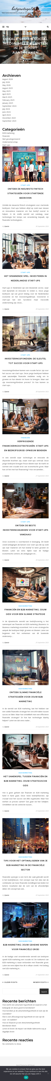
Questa (6, 226)
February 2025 (8, 100)
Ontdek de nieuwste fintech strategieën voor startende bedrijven (25, 193)
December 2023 (9, 118)
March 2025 (7, 97)
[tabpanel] (25, 47)
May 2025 (6, 91)
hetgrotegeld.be (25, 8)
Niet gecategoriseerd (25, 34)
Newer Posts (40, 982)
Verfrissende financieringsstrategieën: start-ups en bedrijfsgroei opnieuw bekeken (25, 446)
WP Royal (31, 1065)
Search (44, 992)
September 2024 (9, 106)
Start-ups (6, 145)
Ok (26, 1077)
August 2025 (7, 88)
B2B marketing (8, 133)
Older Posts (10, 982)
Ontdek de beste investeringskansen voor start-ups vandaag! (25, 530)
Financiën (6, 136)
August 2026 (7, 79)
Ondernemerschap (10, 142)
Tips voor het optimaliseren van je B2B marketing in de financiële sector (26, 865)
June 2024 (6, 112)
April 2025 (6, 94)
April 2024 (6, 115)
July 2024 (6, 109)
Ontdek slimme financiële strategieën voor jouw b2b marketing (25, 697)
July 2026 (6, 82)
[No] (48, 1073)
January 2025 (7, 103)
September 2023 (9, 121)
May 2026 (6, 85)
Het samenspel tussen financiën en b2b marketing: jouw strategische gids (25, 781)
